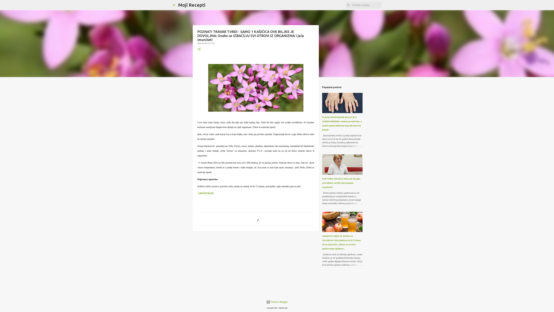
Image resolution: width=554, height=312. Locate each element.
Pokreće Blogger (279, 302)
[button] (199, 49)
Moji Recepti (191, 5)
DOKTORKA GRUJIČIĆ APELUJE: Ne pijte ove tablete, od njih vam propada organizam (341, 183)
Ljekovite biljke (206, 193)
